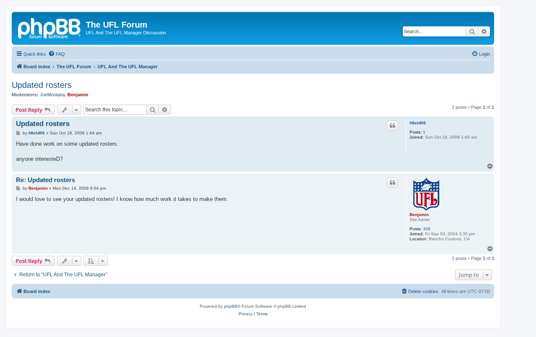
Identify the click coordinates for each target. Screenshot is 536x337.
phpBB (230, 306)
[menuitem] (56, 54)
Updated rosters (42, 85)
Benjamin (77, 94)
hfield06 (418, 123)
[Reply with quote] (392, 126)
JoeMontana (52, 94)
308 (426, 228)
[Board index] (50, 27)
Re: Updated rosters (45, 179)
